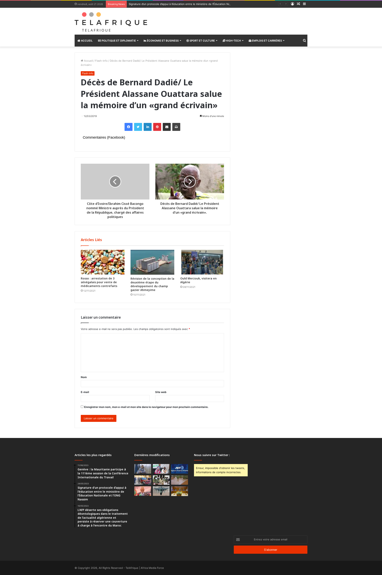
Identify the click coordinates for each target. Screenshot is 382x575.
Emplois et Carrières (266, 40)
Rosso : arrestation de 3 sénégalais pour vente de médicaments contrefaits (99, 282)
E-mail (85, 392)
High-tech (233, 40)
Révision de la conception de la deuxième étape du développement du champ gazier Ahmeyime (152, 284)
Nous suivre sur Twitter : (212, 455)
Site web (160, 392)
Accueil (86, 40)
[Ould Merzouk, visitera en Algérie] (202, 262)
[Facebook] (129, 127)
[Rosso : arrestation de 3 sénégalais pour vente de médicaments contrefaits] (103, 262)
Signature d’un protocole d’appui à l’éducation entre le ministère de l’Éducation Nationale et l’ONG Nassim (194, 4)
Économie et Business (162, 40)
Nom (84, 377)
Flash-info (101, 60)
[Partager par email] (167, 127)
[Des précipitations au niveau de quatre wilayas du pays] (179, 480)
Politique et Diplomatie (118, 40)
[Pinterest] (157, 127)
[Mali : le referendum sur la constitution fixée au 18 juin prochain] (161, 480)
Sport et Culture (202, 40)
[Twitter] (138, 127)
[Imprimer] (176, 127)
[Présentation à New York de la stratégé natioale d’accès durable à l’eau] (142, 491)
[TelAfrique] (111, 21)
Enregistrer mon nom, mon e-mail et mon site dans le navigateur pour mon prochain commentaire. (146, 407)
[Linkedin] (148, 127)
